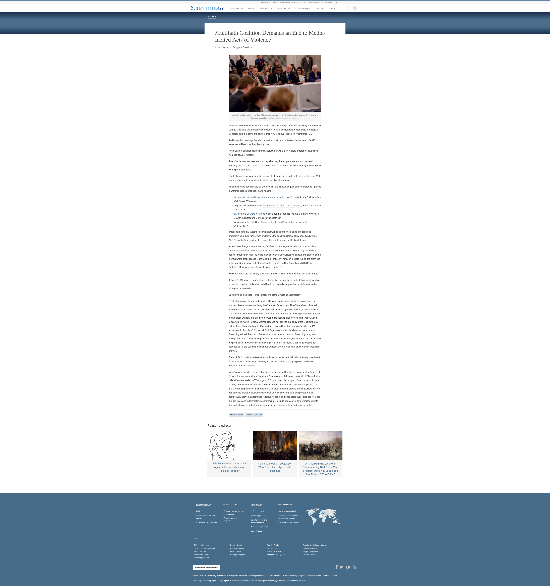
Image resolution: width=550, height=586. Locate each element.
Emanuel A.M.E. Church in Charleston (282, 205)
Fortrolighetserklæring (258, 575)
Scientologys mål (258, 515)
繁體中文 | (201, 545)
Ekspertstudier (283, 8)
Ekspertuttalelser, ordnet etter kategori (233, 512)
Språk (195, 538)
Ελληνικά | (310, 548)
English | (273, 545)
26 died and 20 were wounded (249, 213)
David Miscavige (257, 531)
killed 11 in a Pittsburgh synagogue (287, 222)
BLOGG (212, 16)
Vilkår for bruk (274, 575)
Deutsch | (237, 548)
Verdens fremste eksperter (230, 519)
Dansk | (236, 545)
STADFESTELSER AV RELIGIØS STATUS (204, 504)
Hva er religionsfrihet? (287, 511)
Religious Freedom (242, 47)
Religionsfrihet (236, 8)
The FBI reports (236, 176)
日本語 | (274, 551)
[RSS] (354, 567)
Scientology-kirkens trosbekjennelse (259, 521)
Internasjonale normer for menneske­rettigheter (288, 517)
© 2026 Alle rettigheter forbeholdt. (220, 575)
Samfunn (319, 8)
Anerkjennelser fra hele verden (205, 517)
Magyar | (310, 551)
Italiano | (236, 551)
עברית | (200, 551)
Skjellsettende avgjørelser (207, 522)
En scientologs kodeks (260, 526)
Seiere (251, 8)
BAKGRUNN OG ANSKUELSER (256, 504)
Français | (273, 548)
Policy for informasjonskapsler (293, 575)
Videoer (331, 8)
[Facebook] (336, 567)
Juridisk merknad (314, 575)
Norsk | (237, 554)
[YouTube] (347, 567)
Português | (276, 554)
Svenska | (201, 557)
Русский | (310, 554)
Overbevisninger (302, 8)
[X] (341, 567)
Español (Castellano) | (315, 545)
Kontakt (326, 575)
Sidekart (334, 575)
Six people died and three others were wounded (258, 197)
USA (198, 511)
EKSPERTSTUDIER (230, 504)
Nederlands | (201, 554)
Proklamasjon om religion (288, 522)
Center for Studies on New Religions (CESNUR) (253, 250)
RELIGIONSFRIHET (285, 504)
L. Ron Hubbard (257, 511)
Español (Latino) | (204, 548)
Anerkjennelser (265, 8)
